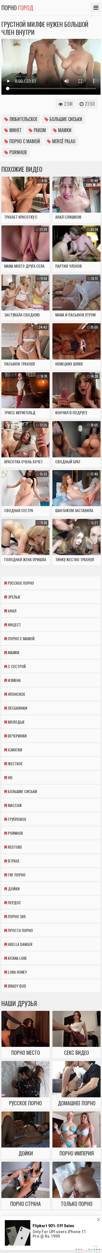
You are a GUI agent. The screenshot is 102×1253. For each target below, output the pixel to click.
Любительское (22, 119)
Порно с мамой (24, 141)
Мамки (64, 130)
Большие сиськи (65, 119)
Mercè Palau (63, 141)
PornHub (17, 152)
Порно (17, 7)
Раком (39, 130)
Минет (15, 130)
